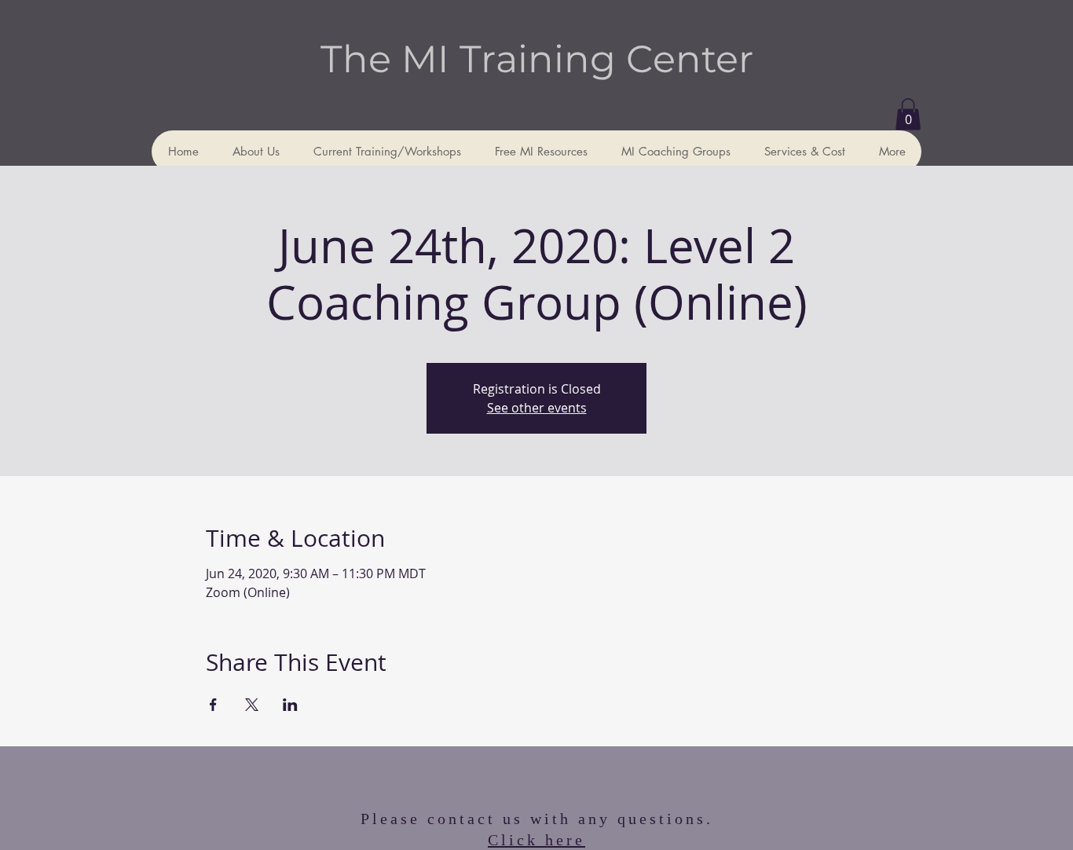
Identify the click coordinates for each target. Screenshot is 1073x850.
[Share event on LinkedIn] (290, 704)
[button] (908, 114)
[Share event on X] (251, 704)
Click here (536, 839)
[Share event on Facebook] (213, 704)
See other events (537, 407)
